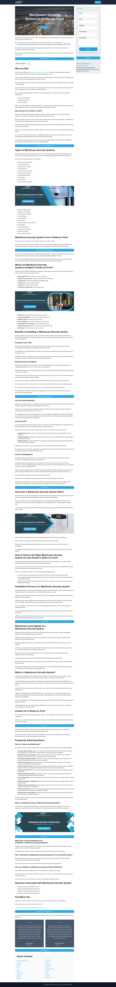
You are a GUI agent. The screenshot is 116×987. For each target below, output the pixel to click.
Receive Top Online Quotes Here (44, 396)
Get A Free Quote (44, 950)
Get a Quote (43, 27)
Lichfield (47, 970)
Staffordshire (20, 973)
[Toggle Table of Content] (28, 64)
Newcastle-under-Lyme (20, 907)
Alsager (38, 907)
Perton (46, 973)
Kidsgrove (29, 907)
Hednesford (48, 960)
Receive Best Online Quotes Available (44, 250)
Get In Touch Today (44, 58)
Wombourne (48, 977)
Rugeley (19, 977)
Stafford (18, 971)
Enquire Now (44, 621)
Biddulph (34, 907)
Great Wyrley (48, 964)
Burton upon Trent (49, 968)
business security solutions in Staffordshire (39, 72)
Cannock (47, 962)
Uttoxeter (19, 975)
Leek (18, 969)
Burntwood (47, 966)
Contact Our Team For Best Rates (44, 145)
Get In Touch (45, 725)
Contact (98, 2)
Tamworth (47, 975)
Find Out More (44, 487)
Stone (42, 907)
